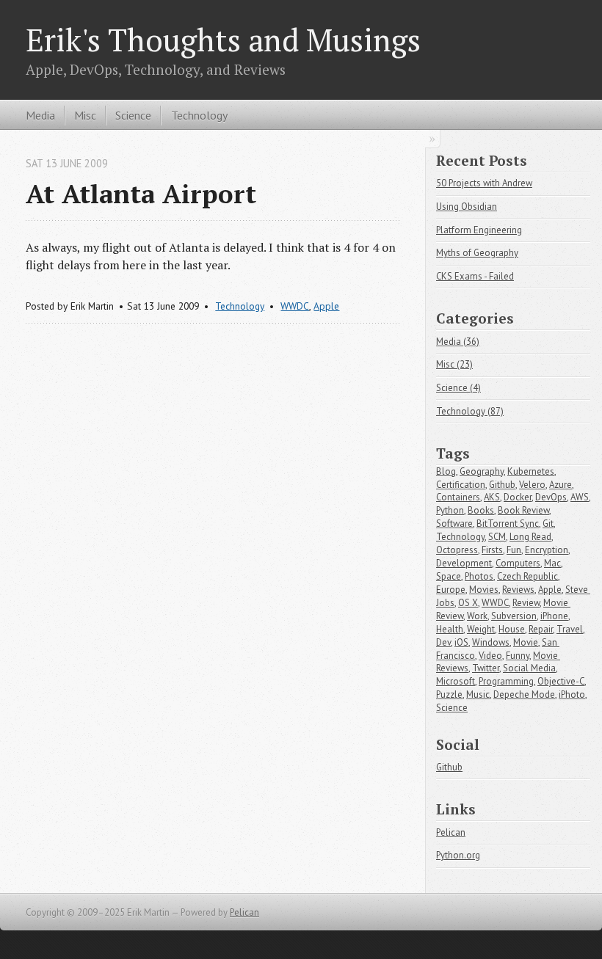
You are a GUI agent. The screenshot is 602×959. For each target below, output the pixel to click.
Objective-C (560, 681)
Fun (514, 550)
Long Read (530, 536)
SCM (497, 536)
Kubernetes (530, 471)
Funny (517, 655)
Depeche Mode (524, 694)
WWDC (294, 306)
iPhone (554, 616)
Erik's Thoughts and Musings (223, 39)
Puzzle (449, 694)
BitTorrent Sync (507, 523)
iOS (461, 642)
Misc (85, 115)
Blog (446, 471)
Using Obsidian (466, 206)
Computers (518, 563)
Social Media (529, 668)
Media (40, 115)
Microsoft (455, 681)
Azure (560, 484)
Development (464, 563)
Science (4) (458, 388)
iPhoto (572, 694)
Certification (460, 484)
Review (526, 603)
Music (478, 694)
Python (450, 510)
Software (454, 523)
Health (449, 629)
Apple (326, 306)
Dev (443, 642)
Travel (569, 629)
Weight (481, 629)
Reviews (518, 589)
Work (477, 616)
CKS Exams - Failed (475, 276)
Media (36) (457, 341)
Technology (199, 115)
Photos (479, 576)
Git (548, 523)
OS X (468, 603)
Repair (541, 629)
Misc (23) (454, 364)
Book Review (523, 510)
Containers (458, 497)
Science (133, 115)
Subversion (514, 616)
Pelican (450, 832)
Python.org (458, 855)
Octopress (457, 550)
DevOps (551, 497)
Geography (482, 471)
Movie (525, 642)
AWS (579, 497)
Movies (483, 589)
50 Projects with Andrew (484, 183)
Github (502, 484)
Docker (518, 497)
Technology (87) (470, 411)
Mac (552, 563)
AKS (492, 497)
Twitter (485, 668)
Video (490, 655)
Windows (490, 642)
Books (481, 510)
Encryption (546, 550)
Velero (532, 484)
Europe (450, 589)
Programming (506, 681)
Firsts (492, 550)
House (511, 629)
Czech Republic (527, 576)
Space (448, 576)
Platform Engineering (479, 230)
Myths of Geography (477, 253)
